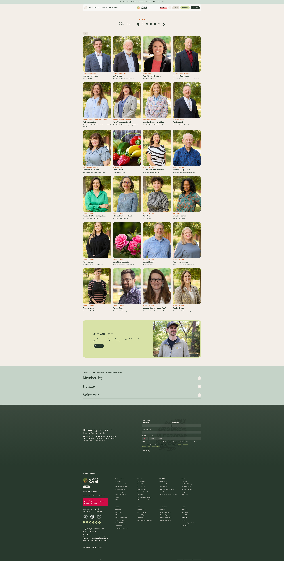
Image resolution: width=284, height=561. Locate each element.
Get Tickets (195, 7)
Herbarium (118, 512)
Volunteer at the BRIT (122, 528)
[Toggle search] (169, 7)
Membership (185, 7)
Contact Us (184, 525)
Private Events (141, 489)
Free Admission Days (143, 492)
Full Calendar (141, 481)
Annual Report (185, 515)
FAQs (117, 500)
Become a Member (165, 512)
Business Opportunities (188, 523)
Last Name (175, 422)
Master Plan (185, 512)
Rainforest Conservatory (167, 489)
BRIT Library (119, 515)
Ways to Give (141, 509)
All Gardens (163, 481)
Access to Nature (120, 494)
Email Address (147, 429)
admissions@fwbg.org (98, 495)
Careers (183, 520)
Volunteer (140, 517)
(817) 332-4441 (87, 534)
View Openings (99, 346)
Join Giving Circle (142, 515)
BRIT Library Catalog (121, 517)
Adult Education (186, 486)
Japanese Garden (164, 484)
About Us (184, 509)
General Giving (141, 512)
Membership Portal (165, 515)
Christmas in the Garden (144, 500)
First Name (145, 422)
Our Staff (184, 517)
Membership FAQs (165, 520)
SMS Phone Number (148, 436)
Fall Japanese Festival (144, 497)
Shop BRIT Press (120, 523)
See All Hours (99, 511)
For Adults (140, 484)
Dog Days (140, 494)
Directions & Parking (121, 486)
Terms (179, 444)
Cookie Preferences (197, 559)
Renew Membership (165, 517)
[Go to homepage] (142, 7)
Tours (117, 497)
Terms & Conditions (188, 559)
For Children (141, 486)
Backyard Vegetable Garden (168, 494)
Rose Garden (163, 486)
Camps (183, 492)
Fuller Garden (163, 492)
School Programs (186, 489)
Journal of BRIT (120, 525)
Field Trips (184, 494)
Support (176, 7)
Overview (118, 481)
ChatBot (99, 547)
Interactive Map (120, 489)
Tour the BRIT (119, 520)
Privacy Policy (185, 444)
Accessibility (119, 492)
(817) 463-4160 (87, 495)
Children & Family (186, 484)
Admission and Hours (122, 484)
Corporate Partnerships (144, 520)
